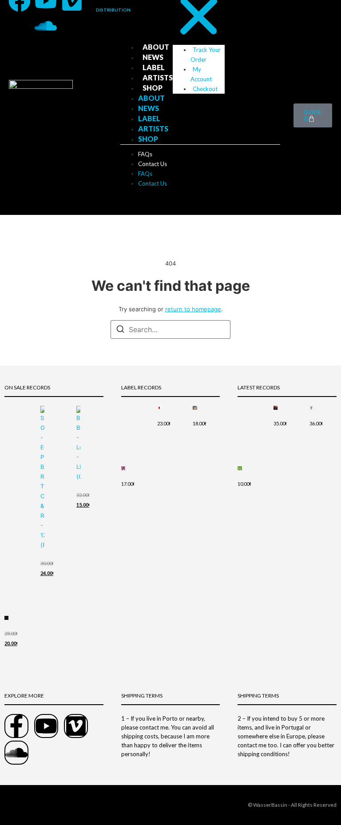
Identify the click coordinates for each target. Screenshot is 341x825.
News (153, 57)
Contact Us (152, 163)
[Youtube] (46, 726)
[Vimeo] (76, 726)
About (156, 47)
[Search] (120, 330)
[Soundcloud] (46, 26)
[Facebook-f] (16, 726)
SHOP (153, 87)
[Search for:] (170, 329)
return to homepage (193, 309)
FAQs (145, 154)
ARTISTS (158, 77)
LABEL (154, 67)
